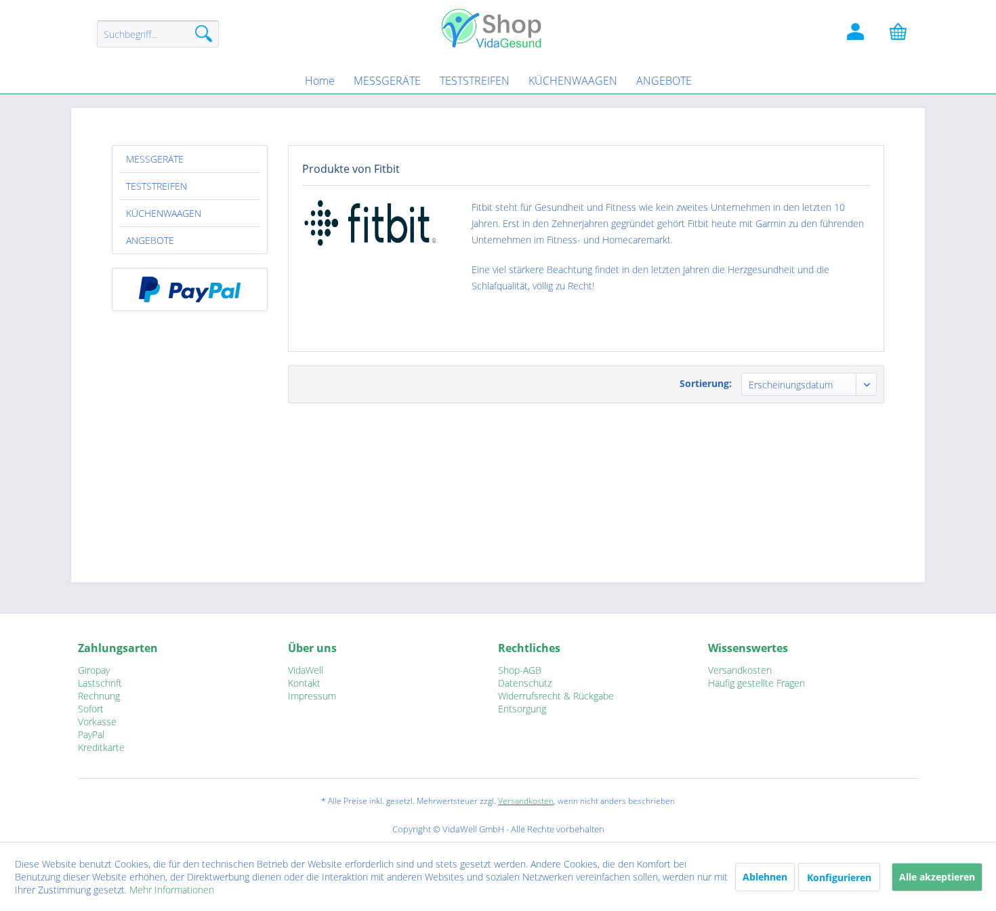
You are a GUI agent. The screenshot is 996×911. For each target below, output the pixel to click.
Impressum (312, 695)
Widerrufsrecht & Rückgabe (556, 695)
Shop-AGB (519, 670)
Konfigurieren (839, 877)
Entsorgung (522, 708)
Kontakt (304, 682)
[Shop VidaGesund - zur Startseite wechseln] (497, 27)
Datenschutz (525, 682)
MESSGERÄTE (155, 159)
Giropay (94, 670)
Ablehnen (765, 876)
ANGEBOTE (150, 240)
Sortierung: (706, 383)
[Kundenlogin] (857, 33)
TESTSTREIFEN (156, 186)
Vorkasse (97, 721)
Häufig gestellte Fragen (756, 682)
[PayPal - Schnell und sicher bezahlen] (190, 289)
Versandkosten (740, 670)
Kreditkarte (101, 747)
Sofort (91, 708)
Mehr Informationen (171, 889)
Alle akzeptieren (937, 876)
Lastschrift (100, 682)
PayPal (91, 734)
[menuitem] (158, 40)
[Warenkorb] (904, 33)
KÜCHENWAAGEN (163, 213)
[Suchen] (203, 33)
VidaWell (305, 670)
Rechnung (99, 695)
